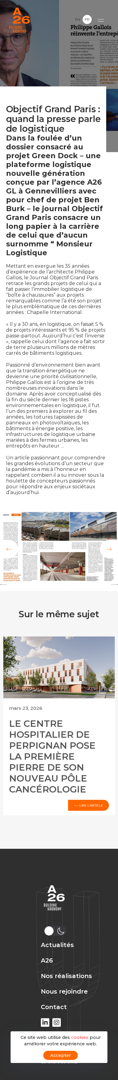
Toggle (82, 19)
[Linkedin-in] (45, 1022)
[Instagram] (56, 1022)
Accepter (60, 1055)
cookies (79, 1037)
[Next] (109, 549)
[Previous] (9, 549)
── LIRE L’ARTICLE (88, 805)
